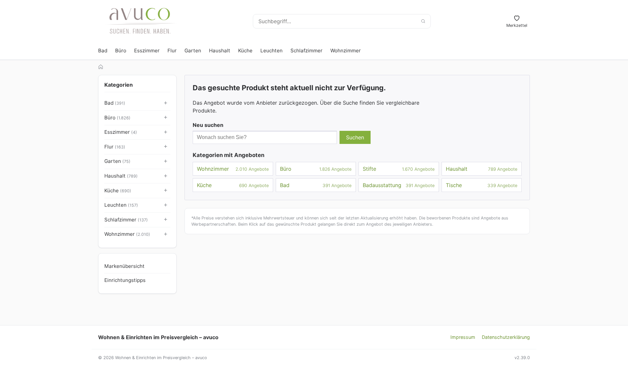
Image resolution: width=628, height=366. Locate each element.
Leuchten (271, 50)
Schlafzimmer (306, 50)
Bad (102, 50)
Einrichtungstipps (125, 280)
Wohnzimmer (345, 50)
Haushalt (219, 50)
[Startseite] (100, 66)
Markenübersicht (124, 266)
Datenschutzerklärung (506, 337)
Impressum (462, 337)
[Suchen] (423, 21)
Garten (192, 50)
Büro (120, 50)
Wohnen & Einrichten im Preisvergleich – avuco (158, 337)
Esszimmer (147, 50)
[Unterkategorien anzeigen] (165, 103)
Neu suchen (208, 125)
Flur (172, 50)
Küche (245, 50)
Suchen (355, 137)
